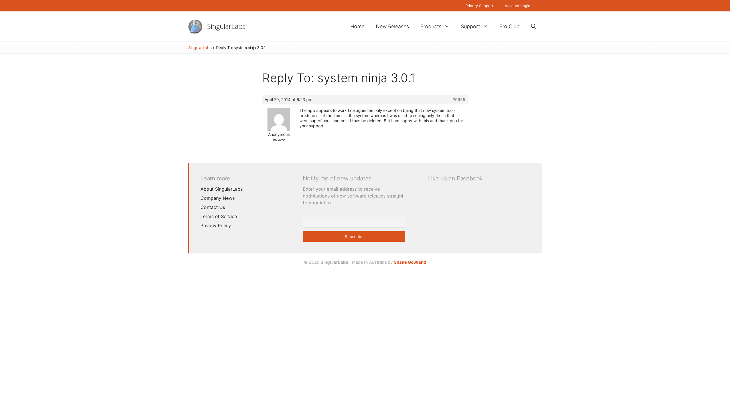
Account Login (517, 5)
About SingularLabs (221, 189)
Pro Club (509, 26)
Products (430, 26)
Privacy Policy (215, 225)
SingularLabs (226, 26)
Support (470, 26)
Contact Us (212, 207)
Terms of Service (218, 216)
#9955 (459, 99)
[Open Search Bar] (533, 26)
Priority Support (479, 5)
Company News (217, 198)
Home (357, 26)
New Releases (392, 26)
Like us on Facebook (455, 178)
